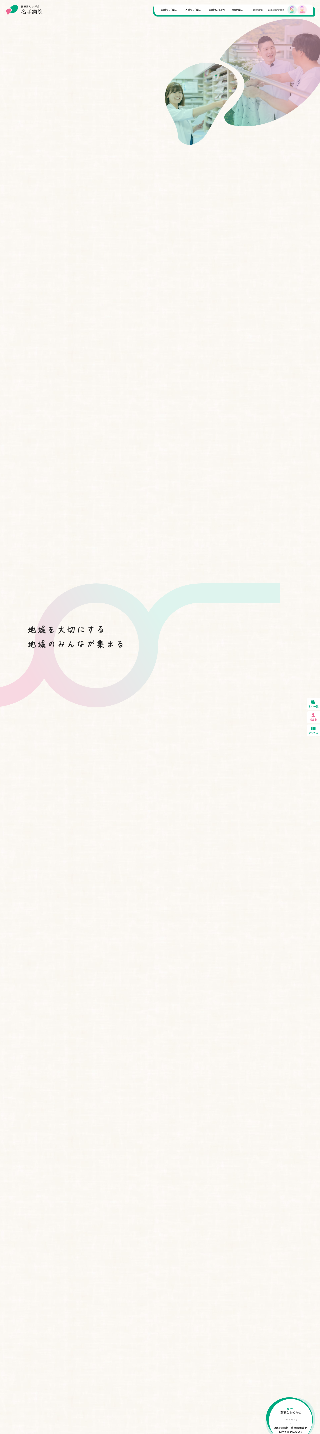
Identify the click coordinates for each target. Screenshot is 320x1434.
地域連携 (258, 10)
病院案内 (238, 10)
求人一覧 (313, 704)
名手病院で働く (276, 10)
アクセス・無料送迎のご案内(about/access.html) (313, 730)
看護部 (313, 717)
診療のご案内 (169, 10)
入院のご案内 (193, 10)
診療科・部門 (217, 10)
